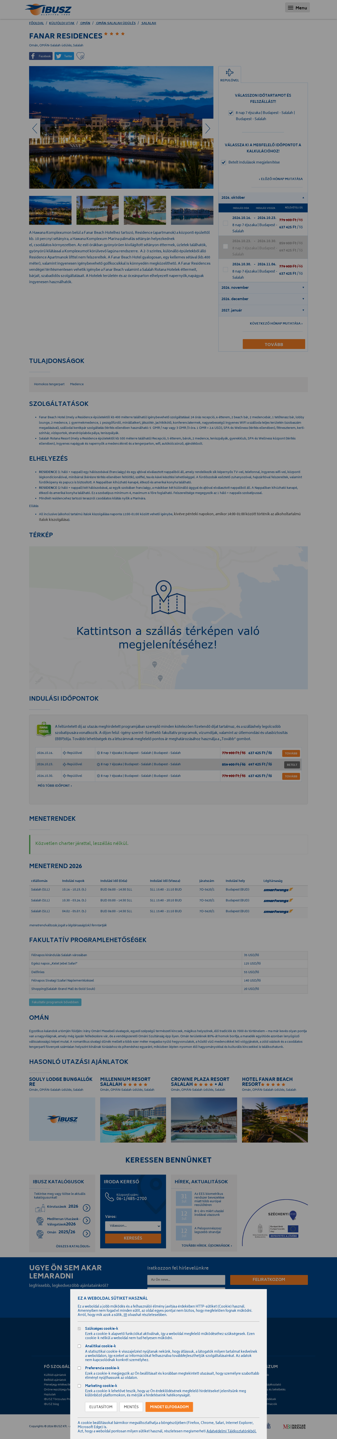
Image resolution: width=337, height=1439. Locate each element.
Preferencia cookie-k (102, 1369)
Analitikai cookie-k (100, 1347)
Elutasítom (100, 1407)
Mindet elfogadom (169, 1407)
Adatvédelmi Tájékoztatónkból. (231, 1432)
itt (125, 1315)
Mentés (131, 1407)
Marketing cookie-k (101, 1386)
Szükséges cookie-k (101, 1329)
